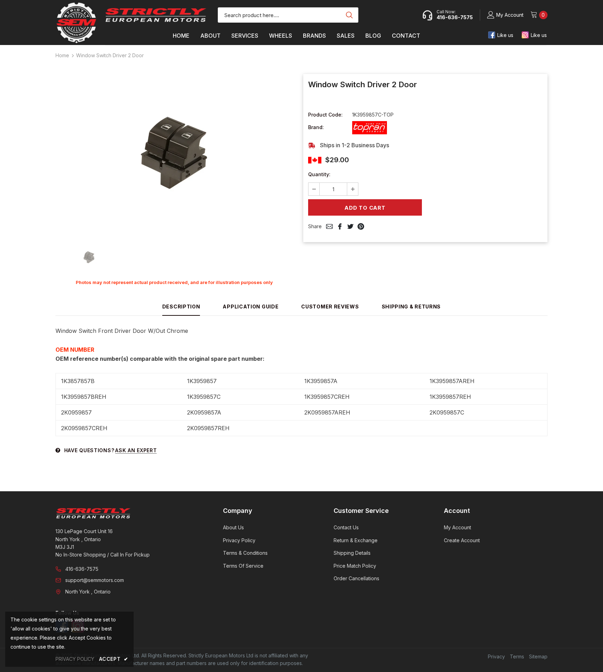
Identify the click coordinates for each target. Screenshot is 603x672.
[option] (174, 155)
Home (62, 55)
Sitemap (538, 656)
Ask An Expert (136, 450)
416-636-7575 (81, 569)
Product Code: (325, 115)
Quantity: (319, 174)
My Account (509, 15)
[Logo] (155, 15)
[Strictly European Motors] (129, 513)
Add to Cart (364, 207)
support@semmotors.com (94, 580)
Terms (517, 656)
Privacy (496, 656)
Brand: (316, 127)
